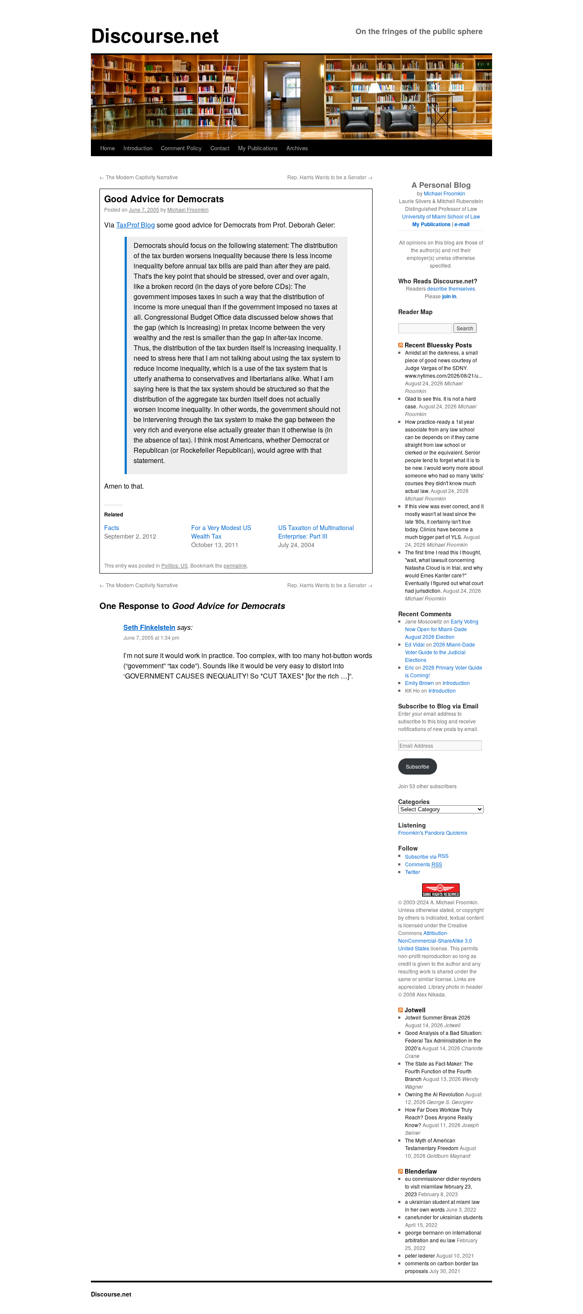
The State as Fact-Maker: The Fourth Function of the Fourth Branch (439, 1071)
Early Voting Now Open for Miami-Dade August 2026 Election (441, 629)
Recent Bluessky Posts (438, 345)
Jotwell (415, 1009)
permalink (235, 565)
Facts (111, 527)
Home (107, 148)
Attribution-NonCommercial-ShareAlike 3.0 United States (435, 940)
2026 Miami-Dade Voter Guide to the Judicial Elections (440, 652)
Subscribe (417, 766)
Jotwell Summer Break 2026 (437, 1017)
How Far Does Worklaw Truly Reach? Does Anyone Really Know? (438, 1117)
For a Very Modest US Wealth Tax (221, 531)
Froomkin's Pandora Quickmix (432, 832)
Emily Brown (419, 682)
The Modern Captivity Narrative (138, 177)
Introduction (137, 148)
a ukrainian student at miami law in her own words (442, 1205)
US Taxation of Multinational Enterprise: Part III (316, 531)
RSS (443, 855)
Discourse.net (155, 35)
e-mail (462, 224)
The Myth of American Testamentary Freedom (431, 1143)
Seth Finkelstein (149, 627)
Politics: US (174, 565)
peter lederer (420, 1255)
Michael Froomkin (188, 209)
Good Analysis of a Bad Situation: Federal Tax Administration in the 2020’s (443, 1040)
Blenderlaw (421, 1171)
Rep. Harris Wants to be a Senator (330, 177)
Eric (409, 667)
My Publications (258, 148)
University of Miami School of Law (441, 216)
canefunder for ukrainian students (444, 1217)
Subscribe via (421, 856)
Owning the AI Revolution (434, 1094)
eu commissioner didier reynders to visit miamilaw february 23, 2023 (443, 1186)
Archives (297, 148)
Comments (423, 864)
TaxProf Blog (135, 225)
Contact (220, 148)
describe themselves (451, 288)
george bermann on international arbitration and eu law (443, 1236)
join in (449, 296)
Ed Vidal (415, 644)
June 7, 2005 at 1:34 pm (151, 637)
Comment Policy (181, 148)
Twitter (412, 871)
